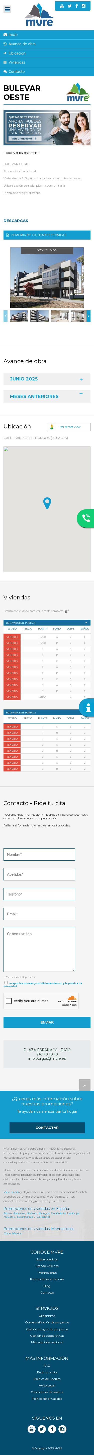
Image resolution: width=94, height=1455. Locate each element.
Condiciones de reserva (47, 1392)
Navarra (9, 1216)
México (17, 1233)
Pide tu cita (12, 1192)
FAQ (47, 1365)
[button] (47, 503)
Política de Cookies (47, 1379)
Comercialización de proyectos (47, 1322)
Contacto (17, 71)
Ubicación (17, 53)
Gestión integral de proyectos (47, 1329)
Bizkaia (32, 1213)
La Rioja (73, 1213)
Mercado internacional (47, 1342)
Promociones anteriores (47, 1279)
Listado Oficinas (47, 1266)
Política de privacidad (47, 1399)
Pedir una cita (47, 1372)
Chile (7, 1233)
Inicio (13, 34)
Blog (47, 1286)
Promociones (47, 1272)
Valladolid (43, 1216)
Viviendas (17, 62)
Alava (8, 1213)
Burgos (44, 1213)
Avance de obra (22, 44)
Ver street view (70, 427)
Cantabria (58, 1213)
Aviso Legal (47, 1385)
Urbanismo (47, 1316)
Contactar (47, 1128)
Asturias (19, 1213)
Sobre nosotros (47, 1259)
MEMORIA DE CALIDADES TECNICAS (38, 235)
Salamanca (25, 1216)
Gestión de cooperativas (47, 1335)
